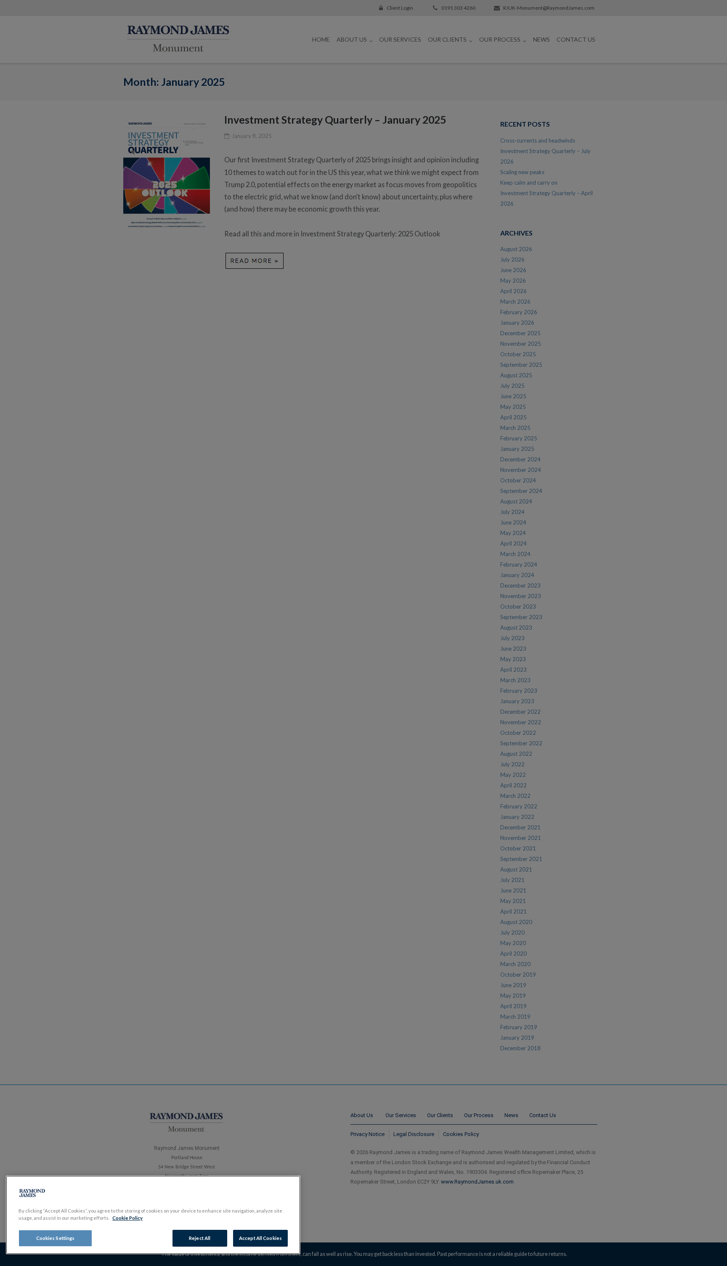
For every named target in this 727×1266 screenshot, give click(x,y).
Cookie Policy (127, 1218)
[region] (153, 1215)
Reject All (199, 1238)
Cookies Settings (55, 1238)
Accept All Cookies (260, 1238)
